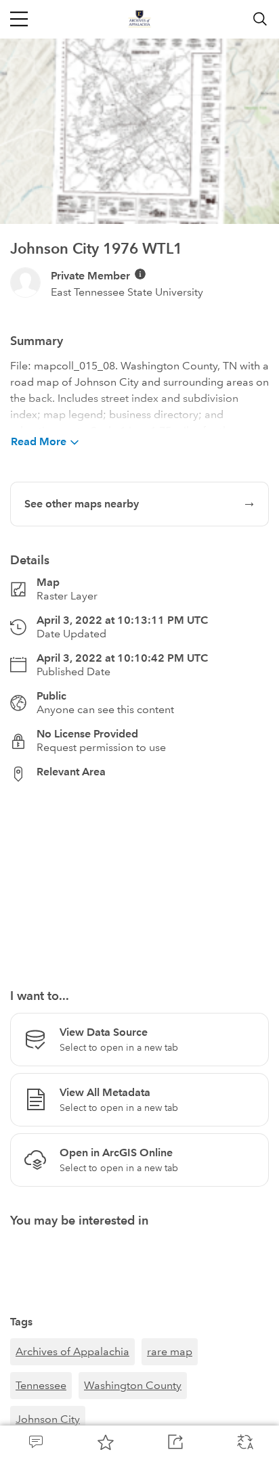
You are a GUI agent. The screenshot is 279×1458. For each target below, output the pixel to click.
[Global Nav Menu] (19, 19)
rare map (169, 1351)
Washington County (132, 1385)
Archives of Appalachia (72, 1351)
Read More (38, 441)
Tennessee (41, 1385)
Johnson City (48, 1419)
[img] (140, 274)
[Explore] (139, 877)
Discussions (35, 1442)
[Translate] (244, 1442)
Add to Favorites (105, 1442)
